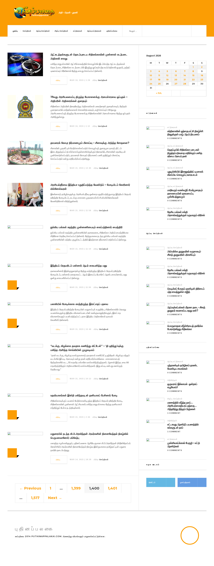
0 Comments (174, 138)
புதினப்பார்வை (111, 31)
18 (159, 79)
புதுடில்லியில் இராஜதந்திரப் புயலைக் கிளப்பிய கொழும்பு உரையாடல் (185, 173)
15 (193, 75)
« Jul (159, 93)
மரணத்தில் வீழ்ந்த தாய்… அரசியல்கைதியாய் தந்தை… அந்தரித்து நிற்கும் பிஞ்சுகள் (181, 406)
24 (150, 84)
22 (193, 79)
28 (184, 84)
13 (176, 75)
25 (159, 84)
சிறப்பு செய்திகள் (61, 31)
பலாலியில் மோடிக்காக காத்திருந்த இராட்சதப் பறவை (79, 304)
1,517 (35, 498)
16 (202, 75)
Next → (55, 498)
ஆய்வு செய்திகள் (43, 31)
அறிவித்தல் (172, 380)
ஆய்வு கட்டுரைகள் (94, 31)
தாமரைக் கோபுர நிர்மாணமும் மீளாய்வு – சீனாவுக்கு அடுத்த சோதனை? (89, 142)
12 (167, 75)
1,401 (112, 488)
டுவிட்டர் (152, 482)
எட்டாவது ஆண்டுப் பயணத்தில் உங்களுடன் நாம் (183, 426)
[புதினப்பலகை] (34, 12)
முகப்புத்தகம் (185, 482)
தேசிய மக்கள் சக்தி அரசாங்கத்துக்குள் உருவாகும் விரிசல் (186, 213)
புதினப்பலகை (34, 528)
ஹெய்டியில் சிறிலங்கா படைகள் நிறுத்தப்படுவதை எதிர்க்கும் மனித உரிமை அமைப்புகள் (184, 153)
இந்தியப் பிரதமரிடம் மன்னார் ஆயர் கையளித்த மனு (78, 265)
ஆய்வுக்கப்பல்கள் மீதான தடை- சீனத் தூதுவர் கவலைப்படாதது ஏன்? (186, 309)
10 (151, 75)
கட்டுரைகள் (77, 31)
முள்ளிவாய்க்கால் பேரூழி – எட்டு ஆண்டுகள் (183, 444)
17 (151, 79)
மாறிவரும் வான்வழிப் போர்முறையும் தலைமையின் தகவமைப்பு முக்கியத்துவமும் (185, 193)
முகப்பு (15, 31)
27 (176, 84)
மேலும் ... (133, 31)
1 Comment (174, 413)
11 (159, 75)
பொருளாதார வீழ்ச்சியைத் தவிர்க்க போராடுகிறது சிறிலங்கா (185, 327)
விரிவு (58, 80)
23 (201, 79)
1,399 (76, 488)
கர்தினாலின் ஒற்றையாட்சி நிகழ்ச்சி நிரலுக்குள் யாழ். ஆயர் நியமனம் (185, 133)
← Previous (30, 488)
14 (185, 75)
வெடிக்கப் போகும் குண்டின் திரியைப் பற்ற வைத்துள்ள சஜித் (185, 290)
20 (175, 79)
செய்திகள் (27, 31)
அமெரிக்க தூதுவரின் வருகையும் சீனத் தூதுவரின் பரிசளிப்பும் (184, 253)
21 (185, 79)
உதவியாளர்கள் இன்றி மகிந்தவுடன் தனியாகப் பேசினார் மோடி (84, 395)
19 (167, 79)
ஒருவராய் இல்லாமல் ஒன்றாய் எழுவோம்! (182, 385)
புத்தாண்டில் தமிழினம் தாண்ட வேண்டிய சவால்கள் (182, 367)
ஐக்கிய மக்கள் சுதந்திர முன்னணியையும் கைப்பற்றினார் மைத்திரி (86, 227)
